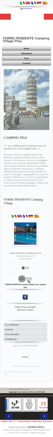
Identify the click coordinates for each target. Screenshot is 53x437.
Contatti (26, 63)
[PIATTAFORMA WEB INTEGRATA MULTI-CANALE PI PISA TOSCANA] (27, 404)
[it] (22, 3)
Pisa (10, 421)
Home (26, 48)
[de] (39, 3)
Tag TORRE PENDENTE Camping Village (17, 372)
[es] (45, 3)
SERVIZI (10, 330)
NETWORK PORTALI (36, 427)
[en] (28, 3)
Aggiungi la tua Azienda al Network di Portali (27, 392)
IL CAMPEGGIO (13, 325)
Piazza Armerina (25, 421)
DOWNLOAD (12, 339)
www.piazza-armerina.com (19, 389)
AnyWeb (4, 421)
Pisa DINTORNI (13, 334)
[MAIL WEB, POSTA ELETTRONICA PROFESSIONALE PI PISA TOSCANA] (41, 404)
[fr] (33, 3)
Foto (26, 58)
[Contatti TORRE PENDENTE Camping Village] (25, 268)
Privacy (25, 357)
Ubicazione (26, 53)
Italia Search (47, 421)
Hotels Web (36, 421)
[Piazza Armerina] (26, 8)
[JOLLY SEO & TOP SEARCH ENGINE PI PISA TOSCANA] (13, 404)
